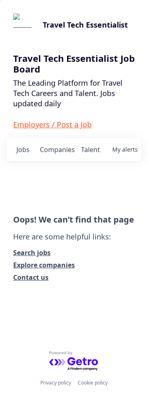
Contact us (31, 277)
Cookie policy (93, 382)
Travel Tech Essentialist (85, 25)
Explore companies (44, 265)
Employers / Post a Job (52, 124)
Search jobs (32, 252)
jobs (23, 149)
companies (57, 149)
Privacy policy (55, 382)
